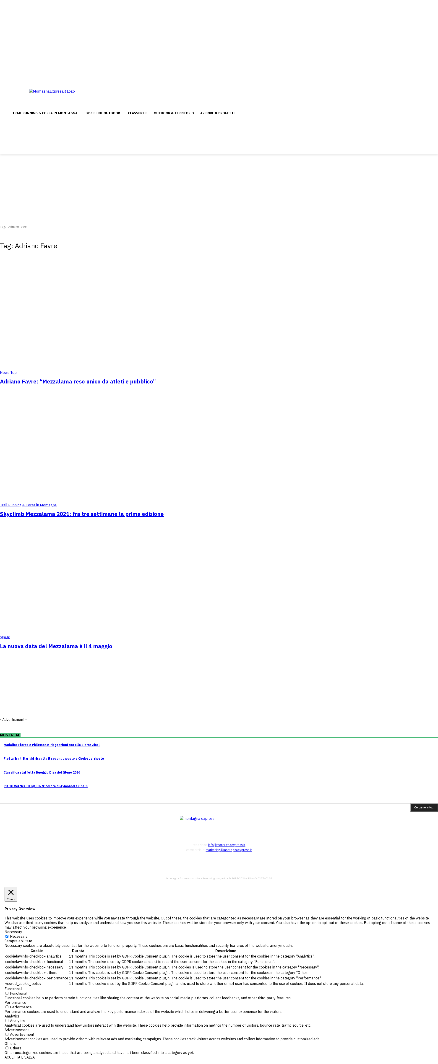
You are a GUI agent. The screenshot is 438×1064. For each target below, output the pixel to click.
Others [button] (10, 1043)
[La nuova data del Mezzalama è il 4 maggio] (112, 583)
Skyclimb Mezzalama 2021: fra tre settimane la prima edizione (82, 514)
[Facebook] (422, 79)
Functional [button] (13, 988)
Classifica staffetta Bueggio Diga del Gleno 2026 (42, 772)
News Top (8, 372)
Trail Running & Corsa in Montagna (28, 505)
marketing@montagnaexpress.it (229, 850)
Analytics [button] (12, 1016)
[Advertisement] (219, 188)
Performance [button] (15, 1002)
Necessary (19, 936)
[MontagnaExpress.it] (65, 96)
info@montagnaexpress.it (226, 845)
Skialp (5, 637)
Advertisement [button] (17, 1030)
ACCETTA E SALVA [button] (20, 1057)
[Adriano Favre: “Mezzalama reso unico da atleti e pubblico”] (112, 319)
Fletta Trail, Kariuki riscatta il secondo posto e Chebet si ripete (54, 758)
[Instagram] (429, 79)
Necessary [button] (13, 931)
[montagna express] (219, 824)
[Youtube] (435, 79)
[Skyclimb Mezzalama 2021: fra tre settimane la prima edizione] (112, 451)
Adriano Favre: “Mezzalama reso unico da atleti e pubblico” (78, 381)
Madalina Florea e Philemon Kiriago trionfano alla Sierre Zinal (52, 745)
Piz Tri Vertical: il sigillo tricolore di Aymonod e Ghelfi (46, 786)
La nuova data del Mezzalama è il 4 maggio (56, 646)
